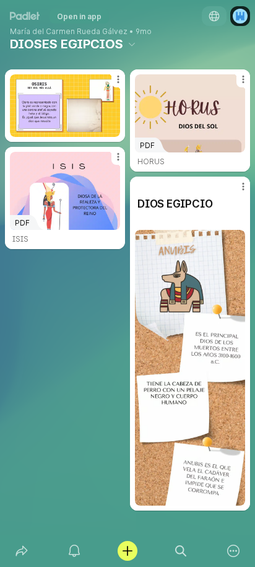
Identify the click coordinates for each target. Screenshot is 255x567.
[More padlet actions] (233, 550)
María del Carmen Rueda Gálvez (68, 31)
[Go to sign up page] (240, 16)
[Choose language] (214, 16)
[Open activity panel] (75, 550)
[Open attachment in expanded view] (65, 105)
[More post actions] (110, 84)
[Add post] (127, 550)
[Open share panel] (21, 550)
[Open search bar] (181, 551)
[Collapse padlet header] (132, 44)
